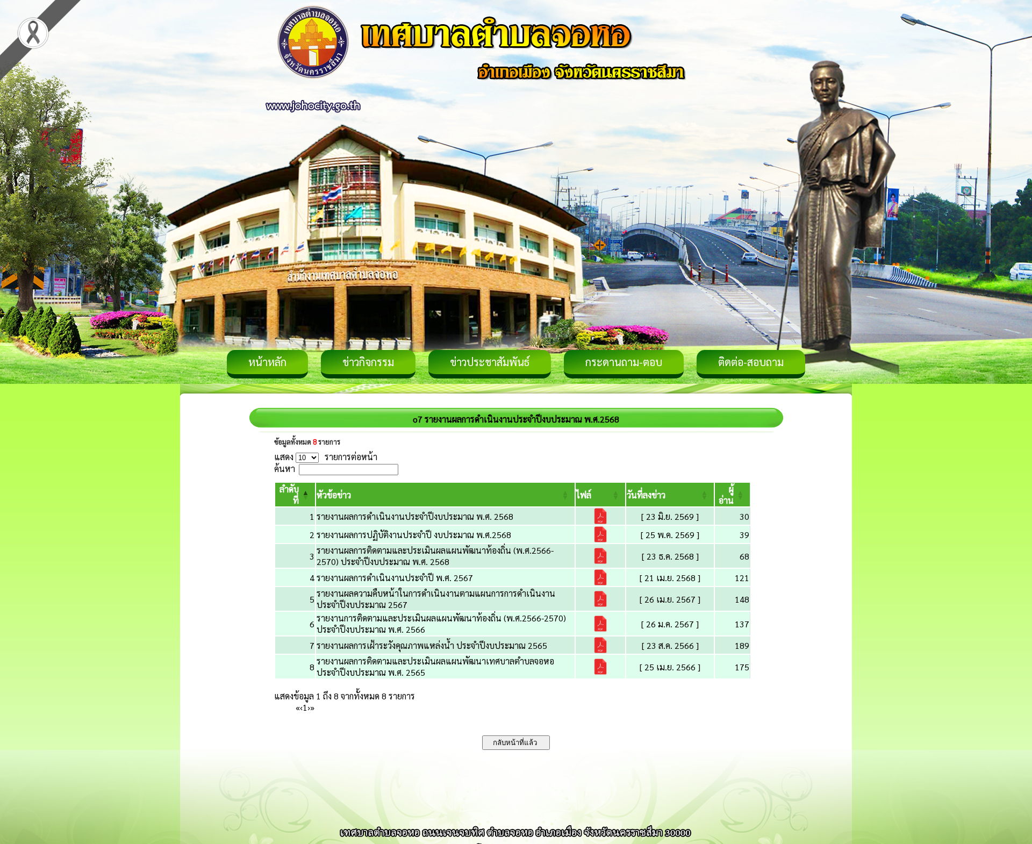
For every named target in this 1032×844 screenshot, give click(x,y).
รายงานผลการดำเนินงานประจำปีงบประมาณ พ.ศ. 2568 (415, 516)
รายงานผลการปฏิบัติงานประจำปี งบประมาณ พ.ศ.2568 (414, 534)
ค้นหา (284, 468)
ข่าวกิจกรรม (368, 362)
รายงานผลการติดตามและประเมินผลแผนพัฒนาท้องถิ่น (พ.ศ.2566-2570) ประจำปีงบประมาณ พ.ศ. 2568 (435, 556)
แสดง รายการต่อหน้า (325, 456)
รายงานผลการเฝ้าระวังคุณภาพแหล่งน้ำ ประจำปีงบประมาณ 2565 (432, 645)
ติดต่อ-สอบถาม (751, 362)
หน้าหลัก (267, 362)
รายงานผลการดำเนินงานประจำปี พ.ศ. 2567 (395, 577)
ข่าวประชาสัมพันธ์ (489, 362)
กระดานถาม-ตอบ (623, 362)
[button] (334, 494)
